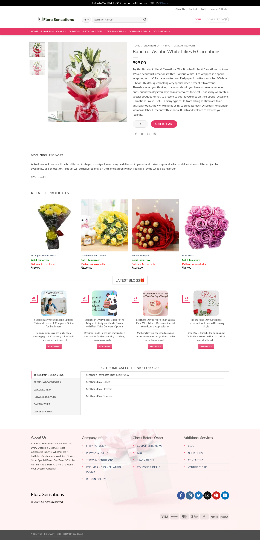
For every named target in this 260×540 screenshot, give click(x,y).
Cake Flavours (114, 31)
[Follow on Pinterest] (216, 495)
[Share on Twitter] (142, 134)
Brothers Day (153, 45)
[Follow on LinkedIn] (225, 495)
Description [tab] (39, 155)
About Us (180, 9)
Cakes (60, 31)
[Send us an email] (207, 495)
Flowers (46, 31)
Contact (193, 9)
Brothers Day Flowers (180, 45)
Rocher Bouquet (141, 255)
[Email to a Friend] (149, 134)
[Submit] (145, 20)
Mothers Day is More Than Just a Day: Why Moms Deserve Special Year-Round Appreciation (155, 323)
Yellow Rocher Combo (93, 255)
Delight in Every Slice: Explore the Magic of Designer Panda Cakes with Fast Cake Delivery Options (104, 323)
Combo (73, 31)
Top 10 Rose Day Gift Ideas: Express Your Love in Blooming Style (206, 323)
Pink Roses (188, 255)
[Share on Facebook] (136, 134)
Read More (53, 346)
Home (34, 31)
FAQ (203, 9)
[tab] (55, 374)
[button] (218, 19)
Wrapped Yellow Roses (43, 255)
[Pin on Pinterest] (155, 134)
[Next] (121, 82)
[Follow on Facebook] (181, 495)
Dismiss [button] (165, 3)
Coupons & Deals (218, 9)
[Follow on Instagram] (190, 495)
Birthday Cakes (92, 31)
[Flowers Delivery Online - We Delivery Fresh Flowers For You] (53, 19)
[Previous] (53, 82)
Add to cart (164, 123)
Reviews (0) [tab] (56, 155)
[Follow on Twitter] (199, 495)
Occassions (160, 31)
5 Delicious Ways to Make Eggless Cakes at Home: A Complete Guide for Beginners (54, 323)
